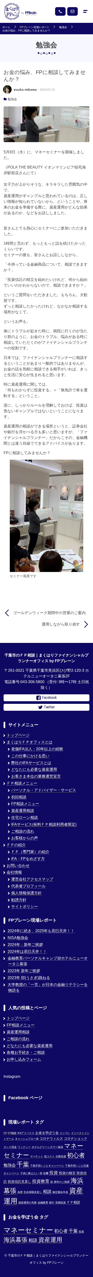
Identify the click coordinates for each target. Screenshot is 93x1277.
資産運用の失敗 (27, 1202)
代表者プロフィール (28, 886)
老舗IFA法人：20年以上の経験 (37, 749)
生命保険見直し (33, 1192)
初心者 (76, 1155)
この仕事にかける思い (30, 756)
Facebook (49, 697)
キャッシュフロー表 (27, 1138)
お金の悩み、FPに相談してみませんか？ (26, 30)
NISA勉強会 (18, 938)
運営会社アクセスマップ (32, 879)
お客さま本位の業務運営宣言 (36, 776)
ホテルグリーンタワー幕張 (47, 1147)
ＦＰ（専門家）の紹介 (30, 852)
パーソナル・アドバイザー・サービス (43, 790)
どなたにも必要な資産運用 (34, 769)
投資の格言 (67, 1173)
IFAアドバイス (25, 1133)
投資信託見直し (19, 1181)
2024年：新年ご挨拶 (25, 945)
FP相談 (12, 1133)
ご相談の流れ (22, 831)
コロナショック (75, 1138)
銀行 (51, 1202)
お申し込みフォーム (24, 1059)
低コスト (49, 1156)
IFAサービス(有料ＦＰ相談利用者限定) (44, 824)
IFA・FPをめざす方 (28, 859)
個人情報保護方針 (26, 893)
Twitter (49, 707)
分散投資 (61, 1156)
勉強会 (63, 27)
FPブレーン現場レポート (34, 27)
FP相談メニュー (25, 804)
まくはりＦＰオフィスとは (29, 742)
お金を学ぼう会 (47, 1133)
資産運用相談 (22, 811)
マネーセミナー (28, 1230)
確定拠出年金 (60, 1192)
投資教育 (40, 1181)
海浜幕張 (15, 1240)
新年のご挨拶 (62, 1181)
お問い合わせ (18, 866)
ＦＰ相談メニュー (22, 783)
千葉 (23, 1164)
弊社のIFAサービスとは (31, 763)
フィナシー (24, 1147)
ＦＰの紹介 (16, 845)
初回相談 (18, 797)
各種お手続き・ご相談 (26, 1052)
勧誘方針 (18, 900)
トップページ (18, 735)
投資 (53, 1172)
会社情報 (14, 872)
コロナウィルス (51, 1138)
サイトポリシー (24, 906)
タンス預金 (10, 1147)
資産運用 (50, 1240)
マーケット (36, 1156)
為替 (20, 1192)
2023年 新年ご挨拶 (24, 971)
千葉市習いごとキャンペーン (47, 1165)
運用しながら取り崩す (61, 624)
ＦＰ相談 (73, 1202)
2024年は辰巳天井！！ (27, 951)
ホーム (6, 27)
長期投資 (60, 1202)
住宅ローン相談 (24, 817)
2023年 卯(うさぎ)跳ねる (29, 978)
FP (5, 1133)
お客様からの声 (24, 838)
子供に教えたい (29, 1173)
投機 (45, 1173)
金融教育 (43, 1202)
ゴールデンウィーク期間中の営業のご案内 (49, 613)
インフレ (65, 1133)
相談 (47, 1191)
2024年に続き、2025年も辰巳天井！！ (41, 931)
